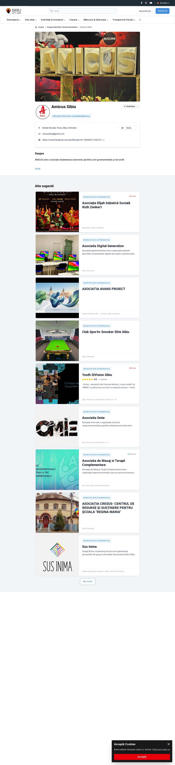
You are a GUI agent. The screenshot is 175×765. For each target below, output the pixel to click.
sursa (37, 168)
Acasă (41, 27)
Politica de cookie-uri (161, 749)
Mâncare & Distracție (95, 19)
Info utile (30, 19)
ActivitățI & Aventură (52, 19)
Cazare (73, 19)
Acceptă (142, 757)
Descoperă (13, 19)
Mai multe (87, 581)
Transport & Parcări (123, 19)
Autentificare (145, 11)
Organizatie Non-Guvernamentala (62, 27)
